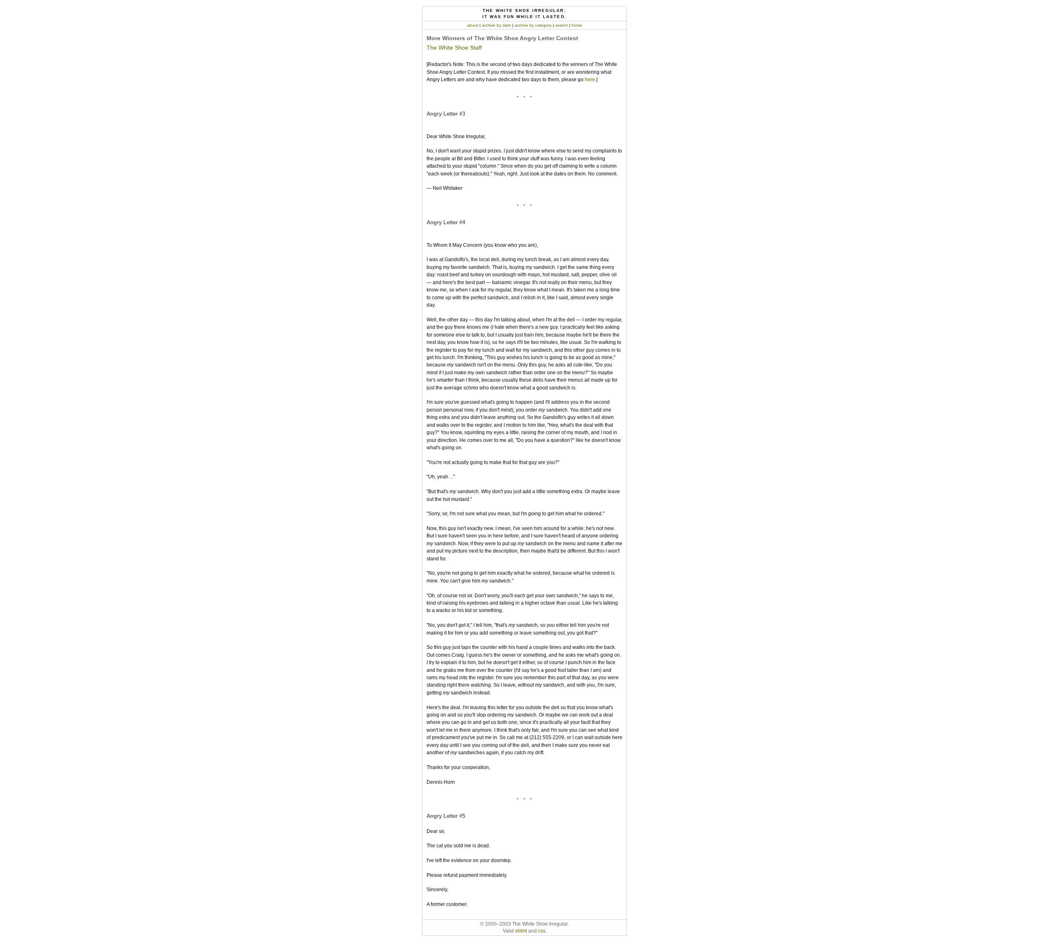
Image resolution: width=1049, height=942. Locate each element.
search (561, 25)
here (590, 79)
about (472, 25)
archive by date (496, 25)
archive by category (533, 25)
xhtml (521, 930)
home (577, 25)
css (541, 930)
